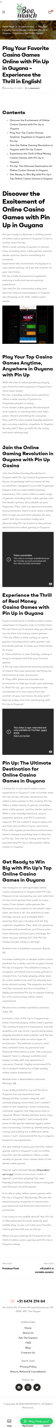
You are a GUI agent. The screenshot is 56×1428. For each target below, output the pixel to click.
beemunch (35, 88)
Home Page (8, 26)
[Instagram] (28, 1387)
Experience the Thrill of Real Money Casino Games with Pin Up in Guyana (30, 157)
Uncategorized (26, 26)
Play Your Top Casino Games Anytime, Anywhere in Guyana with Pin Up (30, 137)
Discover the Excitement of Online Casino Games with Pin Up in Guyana (29, 124)
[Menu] (3, 12)
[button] (36, 1421)
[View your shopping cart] (49, 12)
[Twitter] (37, 1387)
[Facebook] (19, 1387)
